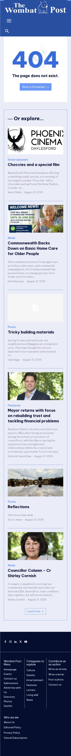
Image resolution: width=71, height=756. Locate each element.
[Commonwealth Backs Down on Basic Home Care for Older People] (35, 219)
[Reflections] (35, 483)
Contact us (55, 684)
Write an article (57, 669)
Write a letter (56, 674)
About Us (9, 722)
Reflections (18, 506)
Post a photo (56, 679)
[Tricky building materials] (35, 308)
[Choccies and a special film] (35, 140)
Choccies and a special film (33, 164)
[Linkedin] (15, 642)
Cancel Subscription (15, 737)
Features (14, 405)
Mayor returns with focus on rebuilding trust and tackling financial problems (33, 415)
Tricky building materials (31, 332)
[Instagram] (10, 642)
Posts (12, 327)
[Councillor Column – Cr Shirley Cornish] (35, 546)
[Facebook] (5, 642)
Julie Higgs (14, 359)
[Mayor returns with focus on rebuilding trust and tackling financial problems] (35, 386)
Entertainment (18, 159)
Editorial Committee (19, 456)
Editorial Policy (12, 727)
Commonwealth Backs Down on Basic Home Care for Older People (33, 248)
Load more (34, 611)
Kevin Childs (14, 192)
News (11, 238)
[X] (20, 642)
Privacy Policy (12, 732)
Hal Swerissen (16, 281)
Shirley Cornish (16, 599)
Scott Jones (15, 519)
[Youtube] (25, 642)
